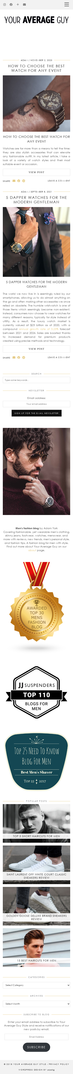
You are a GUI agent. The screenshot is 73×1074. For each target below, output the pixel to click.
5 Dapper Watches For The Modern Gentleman (36, 199)
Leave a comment (59, 180)
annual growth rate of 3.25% (38, 329)
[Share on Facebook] (18, 180)
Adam (24, 60)
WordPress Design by (37, 1070)
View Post (37, 172)
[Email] (24, 4)
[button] (67, 5)
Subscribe (36, 1047)
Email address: (36, 398)
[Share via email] (14, 180)
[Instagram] (4, 4)
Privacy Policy (59, 1064)
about (32, 550)
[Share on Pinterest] (23, 180)
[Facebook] (11, 4)
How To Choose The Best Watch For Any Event (36, 68)
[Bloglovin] (17, 4)
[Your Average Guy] (36, 14)
